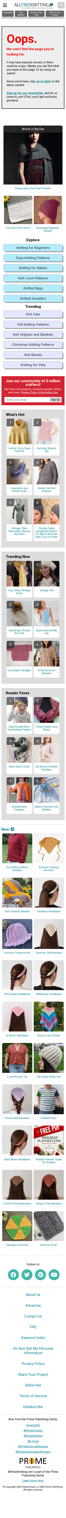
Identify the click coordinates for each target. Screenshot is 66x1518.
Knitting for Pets (33, 365)
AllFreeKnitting (33, 1436)
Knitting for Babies (33, 268)
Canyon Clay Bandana (49, 1203)
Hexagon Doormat (17, 1245)
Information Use (48, 392)
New (5, 829)
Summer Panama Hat (17, 952)
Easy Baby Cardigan (19, 670)
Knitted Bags (33, 288)
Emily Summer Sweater (46, 672)
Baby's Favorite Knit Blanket (46, 808)
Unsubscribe (33, 1407)
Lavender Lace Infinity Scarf (19, 490)
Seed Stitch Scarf (19, 766)
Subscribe (33, 1385)
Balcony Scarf (48, 1245)
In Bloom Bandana (17, 1035)
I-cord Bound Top (17, 1076)
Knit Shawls (33, 355)
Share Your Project (33, 1374)
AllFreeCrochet (33, 1430)
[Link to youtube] (54, 1274)
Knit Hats (33, 314)
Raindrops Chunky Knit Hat (19, 632)
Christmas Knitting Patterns (33, 344)
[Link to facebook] (13, 1274)
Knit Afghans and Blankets (33, 334)
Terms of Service (33, 1396)
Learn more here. (33, 1480)
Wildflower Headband (48, 994)
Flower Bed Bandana (17, 1118)
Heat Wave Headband (17, 1159)
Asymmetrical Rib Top (46, 632)
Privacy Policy (29, 392)
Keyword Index (33, 1338)
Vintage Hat (47, 590)
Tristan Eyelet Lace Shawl (46, 728)
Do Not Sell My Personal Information (33, 1350)
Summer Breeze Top (46, 450)
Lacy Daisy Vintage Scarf (19, 592)
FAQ (33, 1327)
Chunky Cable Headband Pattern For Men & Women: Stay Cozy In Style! (46, 533)
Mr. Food (33, 1441)
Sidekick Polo (49, 1118)
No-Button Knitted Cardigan (46, 768)
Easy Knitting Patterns (33, 258)
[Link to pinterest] (40, 1274)
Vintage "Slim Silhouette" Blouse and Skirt (19, 531)
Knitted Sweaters (33, 298)
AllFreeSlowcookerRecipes (33, 1452)
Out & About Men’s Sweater (17, 869)
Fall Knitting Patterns (33, 324)
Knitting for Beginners (33, 248)
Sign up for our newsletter (25, 93)
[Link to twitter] (26, 1274)
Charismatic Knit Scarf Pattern (33, 188)
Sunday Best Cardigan (19, 808)
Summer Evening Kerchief (49, 869)
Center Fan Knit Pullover (46, 490)
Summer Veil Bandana (49, 952)
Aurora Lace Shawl (48, 1035)
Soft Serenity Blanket (17, 911)
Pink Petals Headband (17, 994)
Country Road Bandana (17, 1203)
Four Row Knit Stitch (18, 228)
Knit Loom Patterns (33, 278)
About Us (33, 1294)
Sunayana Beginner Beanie (47, 229)
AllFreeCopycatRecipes (33, 1446)
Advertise (33, 1305)
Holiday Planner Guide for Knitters (49, 1161)
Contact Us (33, 1316)
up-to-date (43, 81)
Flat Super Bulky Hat (49, 1076)
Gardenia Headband (48, 911)
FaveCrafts (33, 1425)
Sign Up (55, 399)
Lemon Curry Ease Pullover (19, 450)
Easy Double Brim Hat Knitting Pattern (19, 728)
